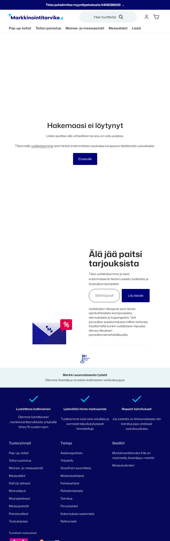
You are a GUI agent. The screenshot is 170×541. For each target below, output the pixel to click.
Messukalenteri (123, 465)
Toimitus (66, 498)
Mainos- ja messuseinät (26, 468)
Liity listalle (135, 295)
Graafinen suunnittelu (75, 468)
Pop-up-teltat (19, 453)
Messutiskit (17, 476)
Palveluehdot (69, 483)
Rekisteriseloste (71, 491)
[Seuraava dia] (156, 5)
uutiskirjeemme (42, 146)
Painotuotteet (18, 514)
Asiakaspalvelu (71, 453)
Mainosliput (17, 491)
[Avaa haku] (109, 17)
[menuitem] (136, 28)
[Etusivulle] (36, 17)
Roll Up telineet (19, 483)
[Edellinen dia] (10, 5)
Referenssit (68, 521)
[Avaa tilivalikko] (146, 17)
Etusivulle (85, 159)
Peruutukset (69, 506)
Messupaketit (19, 506)
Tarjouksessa (18, 521)
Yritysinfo (66, 460)
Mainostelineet (19, 498)
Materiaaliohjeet (72, 476)
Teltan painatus (20, 460)
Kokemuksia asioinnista (77, 514)
